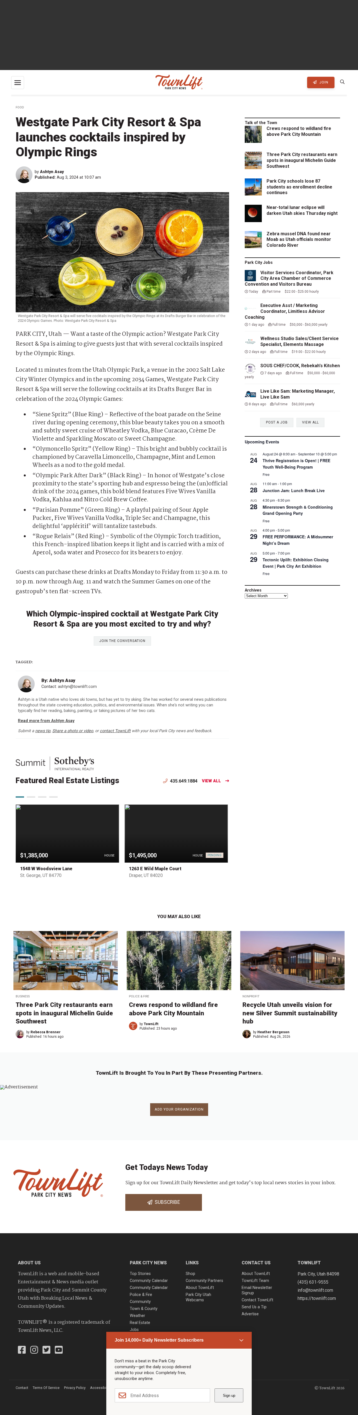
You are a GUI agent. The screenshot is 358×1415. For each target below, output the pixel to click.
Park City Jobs (259, 262)
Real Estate (140, 1322)
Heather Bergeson (273, 1032)
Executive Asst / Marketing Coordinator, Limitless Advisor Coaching (285, 311)
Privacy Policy (75, 1388)
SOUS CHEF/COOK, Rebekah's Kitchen (300, 365)
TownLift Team (255, 1280)
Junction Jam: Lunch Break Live (294, 490)
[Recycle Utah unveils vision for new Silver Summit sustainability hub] (292, 960)
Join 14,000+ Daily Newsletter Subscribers (159, 1340)
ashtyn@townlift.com (77, 686)
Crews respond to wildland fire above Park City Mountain (299, 131)
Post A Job (277, 422)
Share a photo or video (72, 731)
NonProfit (251, 996)
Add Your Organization (179, 1109)
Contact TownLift (257, 1300)
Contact (22, 1388)
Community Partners (204, 1280)
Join (323, 82)
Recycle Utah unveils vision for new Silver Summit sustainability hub (289, 1013)
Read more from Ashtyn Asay (46, 720)
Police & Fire (139, 996)
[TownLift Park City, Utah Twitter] (46, 1350)
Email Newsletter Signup (257, 1290)
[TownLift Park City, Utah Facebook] (22, 1350)
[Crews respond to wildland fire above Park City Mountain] (179, 960)
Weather (137, 1315)
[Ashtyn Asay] (25, 174)
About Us (29, 1262)
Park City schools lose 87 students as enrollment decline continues (299, 187)
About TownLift (200, 1287)
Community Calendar (149, 1280)
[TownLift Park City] (179, 82)
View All (211, 781)
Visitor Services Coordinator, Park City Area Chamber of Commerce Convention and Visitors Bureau (289, 278)
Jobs (134, 1329)
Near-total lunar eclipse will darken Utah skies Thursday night (302, 210)
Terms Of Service (46, 1388)
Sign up (229, 1395)
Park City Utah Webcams (198, 1297)
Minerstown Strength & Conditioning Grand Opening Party (298, 510)
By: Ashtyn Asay (58, 680)
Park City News (148, 1262)
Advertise (250, 1314)
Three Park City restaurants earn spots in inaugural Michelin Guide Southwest (302, 160)
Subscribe (166, 1202)
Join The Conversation (122, 641)
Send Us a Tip (254, 1307)
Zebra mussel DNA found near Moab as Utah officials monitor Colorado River (299, 239)
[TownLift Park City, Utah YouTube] (59, 1350)
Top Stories (140, 1273)
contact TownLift (115, 731)
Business (23, 996)
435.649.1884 (183, 781)
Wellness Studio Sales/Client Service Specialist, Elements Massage (299, 341)
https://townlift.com (317, 1298)
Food (20, 107)
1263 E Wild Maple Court (155, 868)
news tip (42, 731)
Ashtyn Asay (52, 171)
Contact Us (256, 1262)
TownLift (151, 1024)
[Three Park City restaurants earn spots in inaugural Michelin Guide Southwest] (65, 960)
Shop (190, 1273)
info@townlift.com (315, 1290)
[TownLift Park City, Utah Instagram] (34, 1350)
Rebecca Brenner (45, 1032)
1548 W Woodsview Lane (46, 868)
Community (140, 1301)
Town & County (143, 1308)
